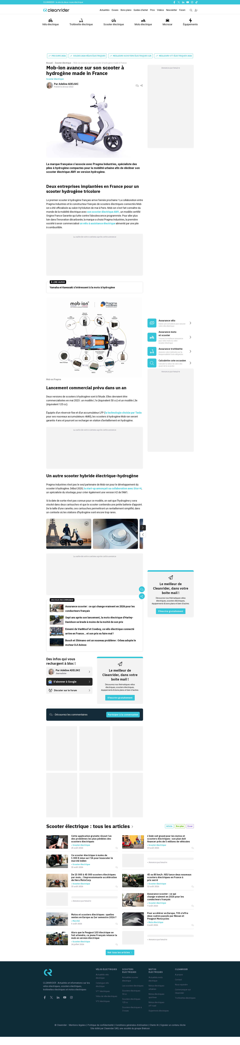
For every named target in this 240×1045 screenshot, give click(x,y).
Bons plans (126, 10)
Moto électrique (143, 24)
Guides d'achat (141, 10)
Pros (152, 10)
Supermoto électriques (159, 1011)
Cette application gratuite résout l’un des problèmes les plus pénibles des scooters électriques (91, 839)
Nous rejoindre (181, 985)
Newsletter (171, 10)
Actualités (104, 10)
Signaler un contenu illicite (173, 1025)
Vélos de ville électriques (106, 996)
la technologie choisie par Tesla (123, 412)
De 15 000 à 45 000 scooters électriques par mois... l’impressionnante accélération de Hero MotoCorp (94, 877)
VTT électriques (103, 991)
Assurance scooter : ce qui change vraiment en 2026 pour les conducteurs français (165, 896)
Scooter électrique (113, 24)
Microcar (167, 24)
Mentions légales (77, 1025)
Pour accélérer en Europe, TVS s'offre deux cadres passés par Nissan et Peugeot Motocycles (167, 916)
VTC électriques (103, 1001)
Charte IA (154, 1025)
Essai (190, 826)
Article (169, 826)
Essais (115, 10)
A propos (179, 975)
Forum (182, 10)
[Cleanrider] (56, 10)
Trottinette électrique (81, 24)
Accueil (49, 63)
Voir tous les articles (118, 952)
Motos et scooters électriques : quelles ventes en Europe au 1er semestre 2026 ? (93, 916)
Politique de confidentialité (101, 1025)
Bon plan (180, 826)
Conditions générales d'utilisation (131, 1025)
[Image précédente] (143, 534)
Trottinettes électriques (185, 998)
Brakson (146, 1028)
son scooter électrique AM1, (103, 211)
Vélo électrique (50, 24)
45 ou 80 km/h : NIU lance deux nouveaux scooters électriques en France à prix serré (169, 877)
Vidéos (160, 10)
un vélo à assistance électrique (97, 223)
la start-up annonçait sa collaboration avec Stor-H (113, 488)
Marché (76, 921)
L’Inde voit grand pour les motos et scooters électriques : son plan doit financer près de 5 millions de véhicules (168, 839)
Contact (178, 980)
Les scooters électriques (132, 986)
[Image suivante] (143, 528)
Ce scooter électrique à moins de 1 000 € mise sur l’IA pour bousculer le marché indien (92, 858)
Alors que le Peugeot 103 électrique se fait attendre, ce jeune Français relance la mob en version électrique (94, 935)
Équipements (190, 24)
